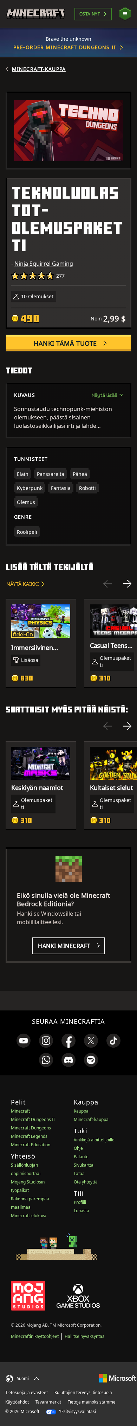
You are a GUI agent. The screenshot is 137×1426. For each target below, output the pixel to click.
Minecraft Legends (29, 1136)
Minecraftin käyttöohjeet (35, 1336)
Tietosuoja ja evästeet (26, 1392)
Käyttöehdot (17, 1402)
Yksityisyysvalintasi (77, 1411)
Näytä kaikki (22, 584)
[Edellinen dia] (107, 583)
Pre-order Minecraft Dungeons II (64, 47)
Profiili (80, 1202)
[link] (24, 1041)
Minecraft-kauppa (39, 69)
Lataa (79, 1173)
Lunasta (81, 1211)
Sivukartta (83, 1165)
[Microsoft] (117, 1377)
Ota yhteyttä (86, 1182)
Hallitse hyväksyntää (85, 1336)
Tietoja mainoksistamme (92, 1402)
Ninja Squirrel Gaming (43, 263)
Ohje (78, 1148)
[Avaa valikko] (125, 14)
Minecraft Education (30, 1145)
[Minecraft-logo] (35, 14)
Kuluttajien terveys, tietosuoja (83, 1392)
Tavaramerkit (48, 1402)
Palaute (81, 1157)
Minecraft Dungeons (31, 1128)
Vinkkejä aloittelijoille (94, 1140)
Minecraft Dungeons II (33, 1119)
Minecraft (20, 1111)
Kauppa (81, 1111)
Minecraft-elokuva (28, 1216)
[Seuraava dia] (127, 583)
